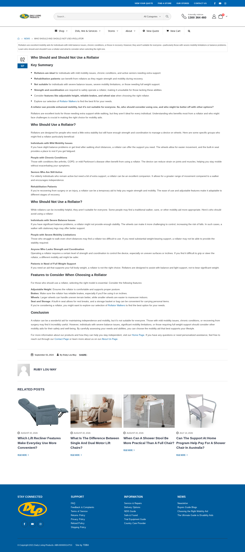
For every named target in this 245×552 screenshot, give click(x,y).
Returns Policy (78, 515)
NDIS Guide (130, 511)
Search (167, 16)
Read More (22, 455)
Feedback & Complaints (82, 507)
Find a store (164, 3)
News (27, 38)
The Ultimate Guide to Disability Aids (195, 515)
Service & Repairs (133, 503)
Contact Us (200, 3)
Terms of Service (79, 511)
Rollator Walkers (68, 101)
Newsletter (183, 503)
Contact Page (61, 339)
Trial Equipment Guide (135, 519)
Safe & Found (131, 515)
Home (19, 38)
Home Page (138, 335)
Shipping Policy (78, 527)
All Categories (151, 16)
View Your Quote (144, 3)
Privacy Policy (78, 519)
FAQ (73, 503)
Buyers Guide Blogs (187, 507)
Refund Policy (77, 523)
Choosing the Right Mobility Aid (193, 511)
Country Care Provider (135, 523)
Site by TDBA (82, 545)
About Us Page (110, 339)
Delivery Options (132, 507)
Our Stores (182, 3)
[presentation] (20, 431)
